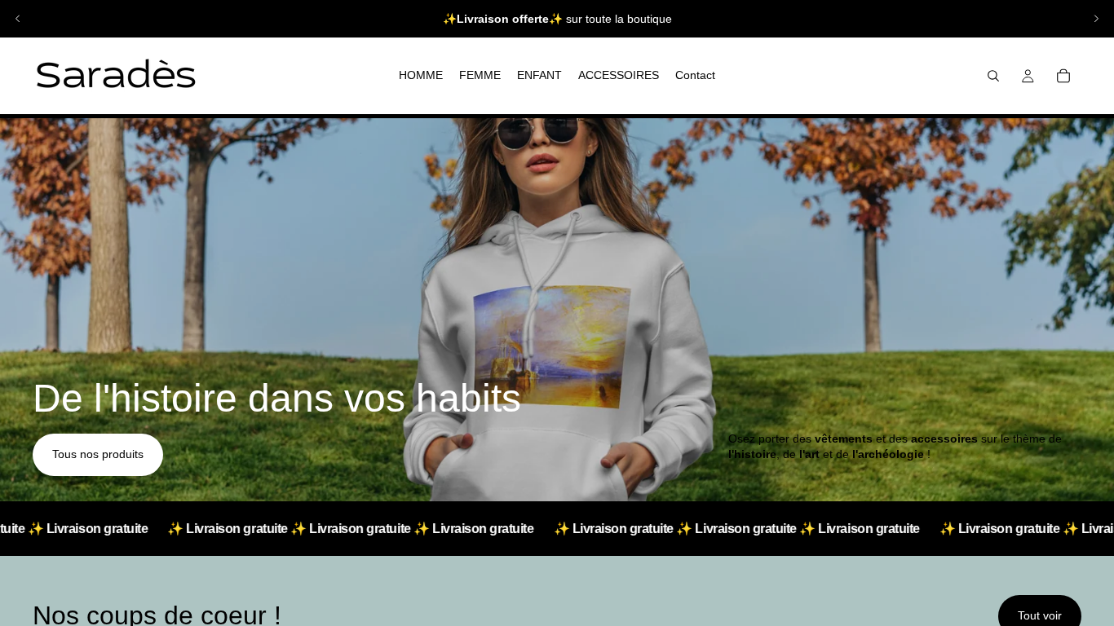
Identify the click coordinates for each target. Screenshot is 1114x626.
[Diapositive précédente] (18, 19)
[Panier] (1063, 76)
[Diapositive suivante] (1096, 19)
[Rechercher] (993, 76)
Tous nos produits (98, 454)
